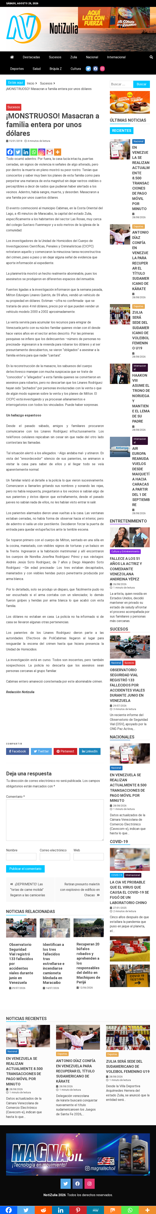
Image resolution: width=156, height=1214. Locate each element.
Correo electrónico (53, 850)
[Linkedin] (25, 152)
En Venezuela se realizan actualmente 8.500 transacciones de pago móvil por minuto (141, 178)
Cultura (76, 69)
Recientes (121, 130)
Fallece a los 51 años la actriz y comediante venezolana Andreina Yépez (126, 568)
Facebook (18, 751)
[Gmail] (49, 152)
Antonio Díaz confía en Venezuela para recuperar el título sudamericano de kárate (75, 1071)
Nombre (11, 850)
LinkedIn (91, 751)
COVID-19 (119, 841)
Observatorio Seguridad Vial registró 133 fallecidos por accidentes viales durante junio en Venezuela (127, 685)
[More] (57, 152)
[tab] (121, 130)
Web (77, 850)
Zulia (73, 57)
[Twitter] (18, 152)
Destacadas (31, 57)
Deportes (17, 69)
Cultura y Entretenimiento (125, 551)
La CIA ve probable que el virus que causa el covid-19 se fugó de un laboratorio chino (129, 892)
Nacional (92, 57)
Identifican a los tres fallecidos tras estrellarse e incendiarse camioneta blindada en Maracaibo (53, 963)
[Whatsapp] (33, 152)
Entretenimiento (128, 521)
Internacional (116, 57)
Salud (37, 69)
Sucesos (55, 57)
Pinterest (67, 751)
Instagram (89, 1184)
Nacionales (122, 737)
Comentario (15, 797)
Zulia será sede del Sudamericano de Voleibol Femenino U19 (128, 1066)
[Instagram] (41, 152)
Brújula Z (56, 69)
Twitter (43, 751)
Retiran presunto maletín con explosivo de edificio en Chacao (80, 889)
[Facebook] (10, 152)
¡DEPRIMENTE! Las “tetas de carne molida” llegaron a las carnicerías (27, 889)
